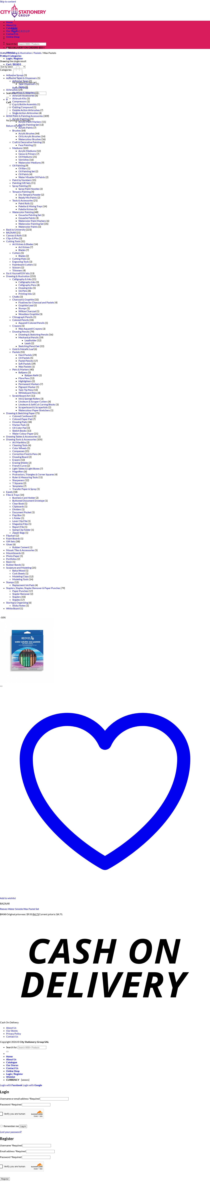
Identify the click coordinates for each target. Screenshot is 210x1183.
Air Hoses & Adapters (23, 92)
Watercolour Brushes (29, 139)
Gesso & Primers (27, 153)
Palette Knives (26, 209)
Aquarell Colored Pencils (31, 322)
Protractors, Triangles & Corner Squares (33, 474)
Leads (28, 343)
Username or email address (20, 1098)
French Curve (19, 465)
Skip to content (8, 1)
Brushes (16, 130)
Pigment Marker (27, 386)
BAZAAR (11, 232)
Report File (18, 526)
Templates (17, 486)
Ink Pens (23, 290)
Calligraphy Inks (27, 282)
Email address (13, 1151)
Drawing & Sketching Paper (20, 413)
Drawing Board (20, 456)
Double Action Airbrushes (26, 110)
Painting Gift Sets (21, 182)
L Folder (16, 518)
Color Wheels (19, 448)
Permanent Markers (29, 384)
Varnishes (23, 159)
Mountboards (13, 553)
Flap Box (17, 515)
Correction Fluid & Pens (25, 453)
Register (5, 1179)
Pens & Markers (20, 369)
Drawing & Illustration (20, 52)
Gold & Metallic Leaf (23, 349)
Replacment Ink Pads (23, 585)
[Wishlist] (1, 686)
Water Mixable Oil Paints (31, 177)
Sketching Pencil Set (29, 346)
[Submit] (7, 97)
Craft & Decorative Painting (27, 142)
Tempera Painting (21, 191)
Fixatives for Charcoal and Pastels (36, 302)
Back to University (16, 229)
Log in (23, 1126)
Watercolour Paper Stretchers (34, 410)
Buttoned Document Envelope (28, 500)
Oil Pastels (24, 357)
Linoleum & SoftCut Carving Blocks (36, 404)
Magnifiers (18, 471)
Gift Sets (10, 541)
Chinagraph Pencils (22, 316)
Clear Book (18, 503)
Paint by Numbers (21, 180)
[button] (14, 58)
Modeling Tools (20, 579)
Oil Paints (23, 174)
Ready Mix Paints (27, 197)
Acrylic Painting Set (28, 124)
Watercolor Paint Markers (32, 220)
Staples (16, 599)
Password (11, 1104)
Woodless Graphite (28, 314)
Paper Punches (20, 590)
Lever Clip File (19, 520)
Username (11, 1145)
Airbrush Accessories (23, 95)
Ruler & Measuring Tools (25, 477)
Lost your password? (11, 1131)
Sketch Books (19, 430)
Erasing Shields (20, 462)
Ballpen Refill (31, 375)
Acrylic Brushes (26, 133)
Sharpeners (18, 480)
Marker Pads (19, 424)
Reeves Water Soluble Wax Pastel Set (19, 908)
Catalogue (11, 28)
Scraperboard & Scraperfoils (33, 407)
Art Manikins (19, 442)
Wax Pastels (24, 366)
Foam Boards (13, 538)
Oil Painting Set (26, 171)
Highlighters (25, 381)
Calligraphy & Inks (22, 279)
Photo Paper (13, 555)
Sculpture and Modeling (18, 567)
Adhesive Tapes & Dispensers (21, 78)
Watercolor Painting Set (31, 223)
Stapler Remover (21, 593)
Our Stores (12, 30)
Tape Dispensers (27, 83)
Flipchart (11, 535)
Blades (22, 249)
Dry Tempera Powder (29, 194)
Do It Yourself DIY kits (18, 273)
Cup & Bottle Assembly (24, 104)
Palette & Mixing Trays (30, 206)
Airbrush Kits (19, 98)
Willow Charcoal (27, 311)
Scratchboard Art (21, 395)
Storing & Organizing (17, 602)
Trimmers (17, 270)
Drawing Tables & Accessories (21, 436)
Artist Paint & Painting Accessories (24, 115)
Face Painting (25, 145)
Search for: (11, 43)
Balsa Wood (18, 570)
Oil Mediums (25, 156)
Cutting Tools (13, 241)
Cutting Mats (19, 258)
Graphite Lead (26, 305)
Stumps (22, 308)
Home (9, 22)
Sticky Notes (19, 605)
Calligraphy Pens (27, 284)
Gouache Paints (26, 217)
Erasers (16, 459)
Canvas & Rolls (14, 235)
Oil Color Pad (19, 427)
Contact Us (12, 33)
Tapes (21, 86)
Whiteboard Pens (27, 392)
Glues (9, 544)
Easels (9, 491)
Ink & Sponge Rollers (29, 398)
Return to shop (14, 125)
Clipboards (18, 506)
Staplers (16, 596)
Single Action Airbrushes (25, 113)
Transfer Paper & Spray (24, 488)
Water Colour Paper (23, 433)
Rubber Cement (20, 547)
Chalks (16, 296)
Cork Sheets (18, 573)
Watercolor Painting (23, 212)
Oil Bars (22, 168)
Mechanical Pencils (28, 337)
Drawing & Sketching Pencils (33, 334)
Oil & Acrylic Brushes (29, 136)
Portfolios (11, 558)
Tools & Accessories (22, 200)
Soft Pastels (24, 363)
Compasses (18, 451)
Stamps (10, 582)
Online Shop (13, 36)
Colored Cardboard (22, 416)
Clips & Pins (12, 238)
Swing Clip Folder (21, 529)
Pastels (37, 52)
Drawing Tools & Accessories (21, 439)
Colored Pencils (20, 319)
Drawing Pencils (20, 331)
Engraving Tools (20, 261)
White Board (13, 608)
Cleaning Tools (20, 445)
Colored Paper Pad (22, 418)
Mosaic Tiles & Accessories (20, 550)
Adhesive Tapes (20, 80)
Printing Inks (25, 293)
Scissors (16, 267)
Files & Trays (12, 494)
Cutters (16, 252)
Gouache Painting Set (29, 215)
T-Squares (17, 483)
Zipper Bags (18, 532)
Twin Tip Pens (25, 389)
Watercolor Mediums (29, 162)
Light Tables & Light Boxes (26, 468)
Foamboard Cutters (22, 264)
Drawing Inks (25, 287)
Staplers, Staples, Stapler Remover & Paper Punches (33, 588)
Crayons (16, 325)
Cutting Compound (22, 107)
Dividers (16, 509)
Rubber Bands (13, 564)
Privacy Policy (13, 1033)
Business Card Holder (23, 497)
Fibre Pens (24, 378)
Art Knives (24, 247)
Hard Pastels (25, 354)
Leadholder (31, 340)
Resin (9, 561)
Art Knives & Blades (22, 244)
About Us (11, 25)
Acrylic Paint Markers (29, 121)
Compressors (19, 101)
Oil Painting (18, 165)
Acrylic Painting (20, 118)
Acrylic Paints (25, 127)
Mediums (17, 147)
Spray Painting (20, 185)
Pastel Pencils (25, 360)
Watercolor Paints (28, 226)
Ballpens (23, 372)
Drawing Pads (19, 421)
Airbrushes (12, 89)
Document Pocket (21, 512)
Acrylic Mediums (27, 150)
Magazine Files (20, 523)
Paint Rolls (24, 203)
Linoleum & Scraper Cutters (33, 401)
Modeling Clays (20, 576)
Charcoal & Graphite (23, 299)
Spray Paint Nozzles (28, 188)
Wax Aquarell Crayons (30, 328)
